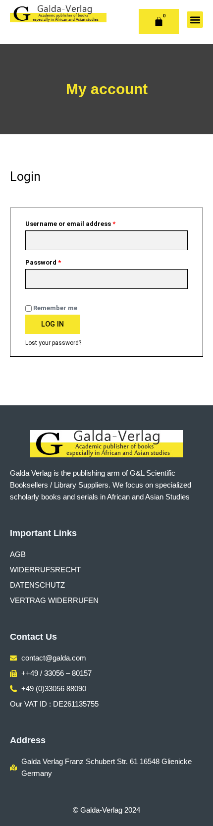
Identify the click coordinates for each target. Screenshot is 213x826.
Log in (52, 324)
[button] (195, 19)
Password (56, 261)
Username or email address (84, 222)
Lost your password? (53, 342)
